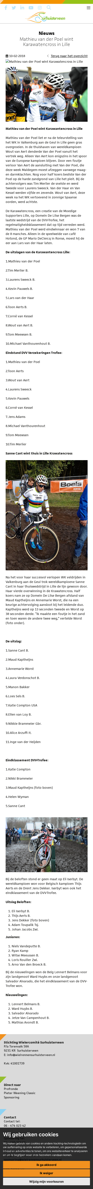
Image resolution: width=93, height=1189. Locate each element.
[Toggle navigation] (88, 7)
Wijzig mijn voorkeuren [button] (46, 1181)
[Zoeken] (49, 7)
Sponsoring (11, 1097)
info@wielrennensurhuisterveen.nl (31, 1055)
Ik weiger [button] (46, 1173)
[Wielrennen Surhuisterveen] (46, 16)
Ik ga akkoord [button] (46, 1165)
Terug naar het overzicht (69, 56)
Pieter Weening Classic (19, 1093)
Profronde (11, 1089)
